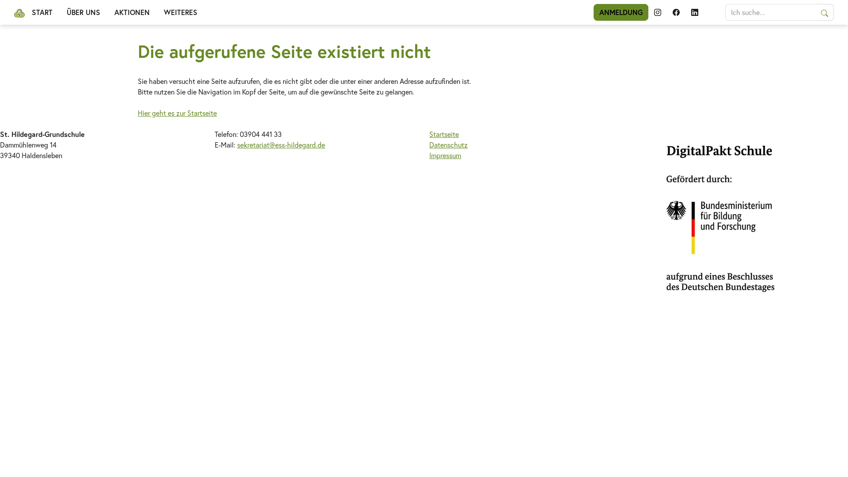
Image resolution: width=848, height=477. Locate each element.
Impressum (445, 155)
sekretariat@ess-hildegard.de (281, 144)
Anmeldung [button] (621, 12)
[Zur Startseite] (19, 12)
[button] (657, 12)
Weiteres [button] (180, 12)
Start (42, 12)
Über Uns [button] (83, 12)
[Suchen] (825, 12)
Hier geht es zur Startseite (177, 112)
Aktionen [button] (132, 12)
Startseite (444, 134)
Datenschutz (448, 144)
